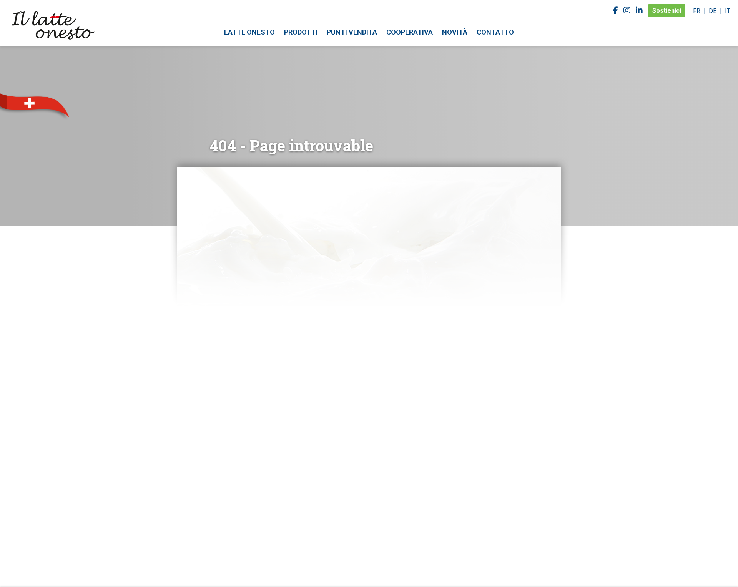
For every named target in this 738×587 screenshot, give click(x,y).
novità (454, 32)
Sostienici (666, 10)
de (712, 11)
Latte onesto (249, 32)
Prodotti (300, 32)
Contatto (495, 32)
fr (696, 11)
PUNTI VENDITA (352, 32)
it (727, 11)
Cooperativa (409, 32)
